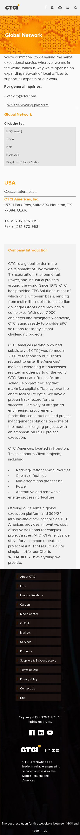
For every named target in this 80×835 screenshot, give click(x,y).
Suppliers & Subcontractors (38, 660)
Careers (25, 604)
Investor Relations (31, 595)
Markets (25, 632)
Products (26, 651)
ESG (23, 586)
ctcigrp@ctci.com (21, 96)
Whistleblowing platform (28, 105)
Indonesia (12, 154)
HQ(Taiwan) (14, 131)
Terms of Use (29, 669)
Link (22, 697)
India (9, 146)
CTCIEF (25, 623)
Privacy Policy (28, 679)
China (10, 139)
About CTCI (28, 576)
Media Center (29, 614)
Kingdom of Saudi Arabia (22, 162)
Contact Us (27, 688)
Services (25, 641)
